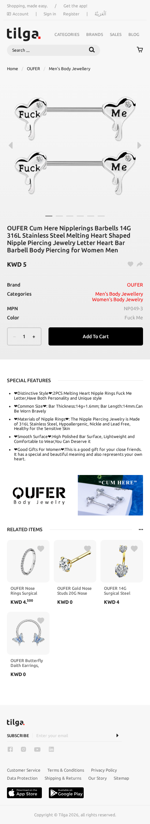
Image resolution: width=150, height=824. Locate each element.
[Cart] (140, 50)
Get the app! (75, 5)
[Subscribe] (117, 735)
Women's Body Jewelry (117, 299)
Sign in (50, 14)
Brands (94, 34)
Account (21, 14)
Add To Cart (96, 336)
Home (12, 68)
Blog (133, 34)
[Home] (23, 34)
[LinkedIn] (51, 749)
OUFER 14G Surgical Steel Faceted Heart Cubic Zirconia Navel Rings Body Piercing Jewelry (120, 591)
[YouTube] (37, 749)
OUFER (33, 68)
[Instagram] (23, 749)
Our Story (97, 778)
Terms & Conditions (65, 770)
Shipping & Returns (63, 778)
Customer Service (23, 770)
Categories (66, 34)
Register (71, 14)
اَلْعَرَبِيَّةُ (100, 14)
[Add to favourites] (41, 549)
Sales (115, 34)
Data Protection (22, 778)
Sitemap (121, 778)
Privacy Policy (104, 770)
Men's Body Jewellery (69, 68)
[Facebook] (10, 749)
